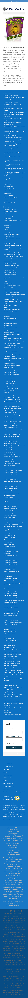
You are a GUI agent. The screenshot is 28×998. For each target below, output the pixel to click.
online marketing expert (9, 70)
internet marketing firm (10, 477)
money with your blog (9, 535)
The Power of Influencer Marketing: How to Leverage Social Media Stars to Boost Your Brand (14, 173)
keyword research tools (9, 504)
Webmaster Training (13, 878)
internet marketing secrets (10, 486)
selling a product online (10, 631)
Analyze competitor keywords (11, 258)
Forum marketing (8, 361)
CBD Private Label (7, 775)
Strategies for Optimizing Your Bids (13, 670)
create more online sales (10, 321)
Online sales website (9, 580)
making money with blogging (11, 524)
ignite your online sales (10, 454)
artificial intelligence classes (11, 102)
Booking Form (7, 184)
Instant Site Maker (13, 847)
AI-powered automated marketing (12, 245)
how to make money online (10, 441)
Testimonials (6, 838)
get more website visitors (10, 383)
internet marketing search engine (12, 481)
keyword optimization (9, 495)
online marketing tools (9, 569)
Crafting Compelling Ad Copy (11, 299)
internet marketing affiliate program (13, 470)
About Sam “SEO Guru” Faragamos (13, 886)
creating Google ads (9, 330)
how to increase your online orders (12, 439)
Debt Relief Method (9, 864)
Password (8, 736)
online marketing (8, 553)
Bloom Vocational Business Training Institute (14, 792)
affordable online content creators (11, 50)
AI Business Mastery (9, 188)
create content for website (9, 54)
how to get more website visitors (15, 64)
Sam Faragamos (8, 49)
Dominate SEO (18, 859)
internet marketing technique (11, 493)
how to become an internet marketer (13, 406)
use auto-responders (9, 683)
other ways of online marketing (11, 593)
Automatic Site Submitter (13, 850)
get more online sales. (9, 381)
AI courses (6, 229)
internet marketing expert (10, 475)
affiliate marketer (8, 213)
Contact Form (7, 200)
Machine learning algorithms (11, 513)
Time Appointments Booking (11, 197)
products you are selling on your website (14, 600)
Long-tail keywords (8, 510)
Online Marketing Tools (13, 831)
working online (7, 712)
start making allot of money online (12, 654)
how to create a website (10, 412)
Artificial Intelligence (9, 261)
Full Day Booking (8, 193)
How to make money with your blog (12, 443)
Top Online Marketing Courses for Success (14, 112)
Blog (22, 891)
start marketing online (9, 659)
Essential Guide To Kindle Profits (13, 856)
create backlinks (19, 52)
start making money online (10, 656)
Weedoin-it (5, 780)
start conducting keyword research (12, 649)
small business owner (9, 645)
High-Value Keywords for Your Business (14, 401)
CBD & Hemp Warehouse (9, 778)
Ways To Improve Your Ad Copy (11, 701)
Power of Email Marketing (10, 595)
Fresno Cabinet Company (9, 789)
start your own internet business (12, 661)
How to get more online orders (11, 425)
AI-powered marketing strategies (12, 252)
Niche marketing (8, 539)
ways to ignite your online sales (12, 698)
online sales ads (8, 576)
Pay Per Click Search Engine (13, 866)
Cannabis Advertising (8, 786)
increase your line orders (10, 465)
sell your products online (10, 629)
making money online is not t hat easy (13, 522)
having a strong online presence (12, 399)
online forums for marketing (11, 551)
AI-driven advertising (9, 236)
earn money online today (10, 345)
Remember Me (11, 743)
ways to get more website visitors (12, 696)
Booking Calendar (13, 833)
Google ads (6, 392)
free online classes (7, 57)
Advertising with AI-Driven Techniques (13, 137)
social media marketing (10, 647)
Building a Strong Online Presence (12, 285)
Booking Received (8, 186)
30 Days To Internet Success (13, 875)
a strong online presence (10, 209)
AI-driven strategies (9, 241)
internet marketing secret (10, 484)
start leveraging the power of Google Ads (14, 652)
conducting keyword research (11, 290)
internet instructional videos (11, 468)
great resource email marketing (12, 397)
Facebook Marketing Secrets (13, 861)
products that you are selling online (13, 598)
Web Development (19, 894)
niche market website (9, 537)
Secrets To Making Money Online (13, 880)
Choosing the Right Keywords (11, 288)
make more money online (10, 515)
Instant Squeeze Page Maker (13, 843)
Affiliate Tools (19, 887)
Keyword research (8, 497)
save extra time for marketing (11, 611)
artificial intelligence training (11, 95)
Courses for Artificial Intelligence (12, 292)
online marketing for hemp (10, 562)
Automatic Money (8, 859)
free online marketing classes (11, 370)
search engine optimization (11, 615)
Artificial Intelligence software (11, 265)
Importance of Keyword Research (12, 459)
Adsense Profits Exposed (13, 852)
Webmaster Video (13, 877)
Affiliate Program (13, 829)
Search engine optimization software (13, 620)
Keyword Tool (7, 868)
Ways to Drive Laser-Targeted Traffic (13, 694)
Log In (7, 828)
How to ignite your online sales (11, 436)
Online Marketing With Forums (11, 571)
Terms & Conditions (8, 766)
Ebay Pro (6, 882)
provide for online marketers (11, 602)
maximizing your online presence (12, 533)
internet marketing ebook (10, 472)
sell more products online (10, 624)
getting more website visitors (11, 388)
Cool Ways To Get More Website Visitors (14, 47)
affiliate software (8, 218)
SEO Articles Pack (17, 868)
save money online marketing (11, 613)
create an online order (9, 314)
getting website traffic (9, 390)
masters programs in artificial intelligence (14, 97)
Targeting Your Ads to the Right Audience (14, 672)
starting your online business (11, 665)
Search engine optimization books (12, 618)
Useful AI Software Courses (10, 129)
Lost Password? (14, 753)
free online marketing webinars (12, 374)
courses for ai (7, 99)
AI (4, 223)
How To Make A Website (9, 884)
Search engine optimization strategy (13, 622)
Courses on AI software (9, 297)
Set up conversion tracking (10, 640)
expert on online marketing (17, 56)
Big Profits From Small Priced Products (13, 863)
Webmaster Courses (17, 889)
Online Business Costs (9, 544)
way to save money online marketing (13, 687)
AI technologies (7, 232)
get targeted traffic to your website (12, 386)
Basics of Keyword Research (11, 272)
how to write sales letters (10, 452)
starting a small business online (12, 663)
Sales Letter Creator (13, 845)
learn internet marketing (10, 506)
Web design (7, 705)
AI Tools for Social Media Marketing (13, 234)
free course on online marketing (12, 365)
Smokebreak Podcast (8, 783)
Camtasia (20, 870)
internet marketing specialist (11, 490)
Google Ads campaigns (9, 395)
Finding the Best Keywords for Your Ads (14, 358)
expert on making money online (12, 354)
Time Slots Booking (8, 195)
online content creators (16, 68)
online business (8, 542)
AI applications (7, 225)
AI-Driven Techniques (9, 243)
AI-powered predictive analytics (12, 254)
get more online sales (9, 379)
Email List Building (8, 871)
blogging (6, 281)
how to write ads (8, 449)
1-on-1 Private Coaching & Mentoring (13, 835)
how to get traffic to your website (12, 434)
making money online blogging (11, 520)
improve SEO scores (8, 66)
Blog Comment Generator (10, 870)
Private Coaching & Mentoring (11, 891)
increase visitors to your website (12, 463)
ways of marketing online (10, 692)
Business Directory (7, 894)
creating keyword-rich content (11, 332)
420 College (6, 769)
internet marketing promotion (11, 479)
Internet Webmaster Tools (13, 873)
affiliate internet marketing (10, 211)
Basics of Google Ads (9, 270)
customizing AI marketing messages (13, 338)
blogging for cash (8, 283)
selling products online (9, 633)
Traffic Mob (19, 864)
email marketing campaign (10, 351)
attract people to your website (11, 268)
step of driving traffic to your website (13, 668)
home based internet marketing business (14, 404)
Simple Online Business (16, 882)
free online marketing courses (14, 59)
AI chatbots (6, 227)
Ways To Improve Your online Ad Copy (13, 703)
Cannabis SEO (7, 889)
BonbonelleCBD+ (9, 836)
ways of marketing (8, 689)
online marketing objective (10, 567)
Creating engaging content (10, 327)
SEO (5, 636)
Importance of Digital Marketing (12, 456)
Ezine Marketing (19, 871)
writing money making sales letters (12, 714)
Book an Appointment (9, 202)
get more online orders (9, 376)
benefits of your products (10, 274)
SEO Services (20, 884)
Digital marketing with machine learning (14, 341)
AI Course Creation (8, 191)
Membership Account (8, 887)
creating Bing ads (8, 325)
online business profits (9, 546)
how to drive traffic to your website (12, 419)
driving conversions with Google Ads (13, 343)
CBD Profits (5, 772)
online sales (7, 574)
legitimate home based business (12, 508)
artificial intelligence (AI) (10, 263)
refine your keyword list (10, 604)
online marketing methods (10, 564)
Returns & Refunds (7, 764)
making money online (9, 517)
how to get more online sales (11, 427)
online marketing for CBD (10, 560)
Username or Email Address (13, 729)
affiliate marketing (8, 216)
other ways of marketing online (11, 591)
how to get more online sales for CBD (13, 430)
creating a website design (10, 323)
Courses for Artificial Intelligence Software (14, 126)
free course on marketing (10, 363)
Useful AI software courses (10, 685)
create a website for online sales (12, 309)
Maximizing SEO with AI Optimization (13, 135)
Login (17, 893)
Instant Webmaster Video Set (13, 849)
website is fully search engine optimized (14, 708)
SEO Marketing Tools (9, 638)
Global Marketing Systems (13, 854)
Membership (11, 893)
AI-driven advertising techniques (12, 238)
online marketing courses (10, 555)
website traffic (7, 710)
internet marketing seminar (11, 488)
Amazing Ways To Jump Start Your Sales (14, 256)
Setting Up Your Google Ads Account (13, 643)
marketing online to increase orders (13, 526)
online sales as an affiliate (10, 578)
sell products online (9, 627)
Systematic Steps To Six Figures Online (13, 857)
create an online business (10, 311)
